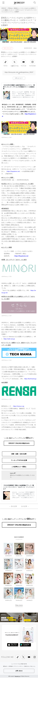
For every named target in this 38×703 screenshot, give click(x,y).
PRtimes (10, 8)
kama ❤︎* (13, 473)
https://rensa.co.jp (18, 406)
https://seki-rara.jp (9, 339)
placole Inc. (17, 676)
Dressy (19, 2)
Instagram (32, 66)
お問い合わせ (19, 670)
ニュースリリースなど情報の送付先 (19, 663)
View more (19, 605)
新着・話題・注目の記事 (19, 454)
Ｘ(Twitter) (14, 66)
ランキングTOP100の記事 (19, 460)
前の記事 (13, 506)
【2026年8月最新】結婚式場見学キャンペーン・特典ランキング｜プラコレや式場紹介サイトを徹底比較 (19, 86)
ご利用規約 (10, 666)
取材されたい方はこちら (30, 666)
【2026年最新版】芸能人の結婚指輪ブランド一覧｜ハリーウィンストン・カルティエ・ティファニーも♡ (18, 487)
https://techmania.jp (30, 378)
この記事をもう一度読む (19, 466)
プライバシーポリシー (19, 666)
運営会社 (5, 666)
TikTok (5, 66)
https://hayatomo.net (13, 171)
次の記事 (25, 506)
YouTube (23, 66)
